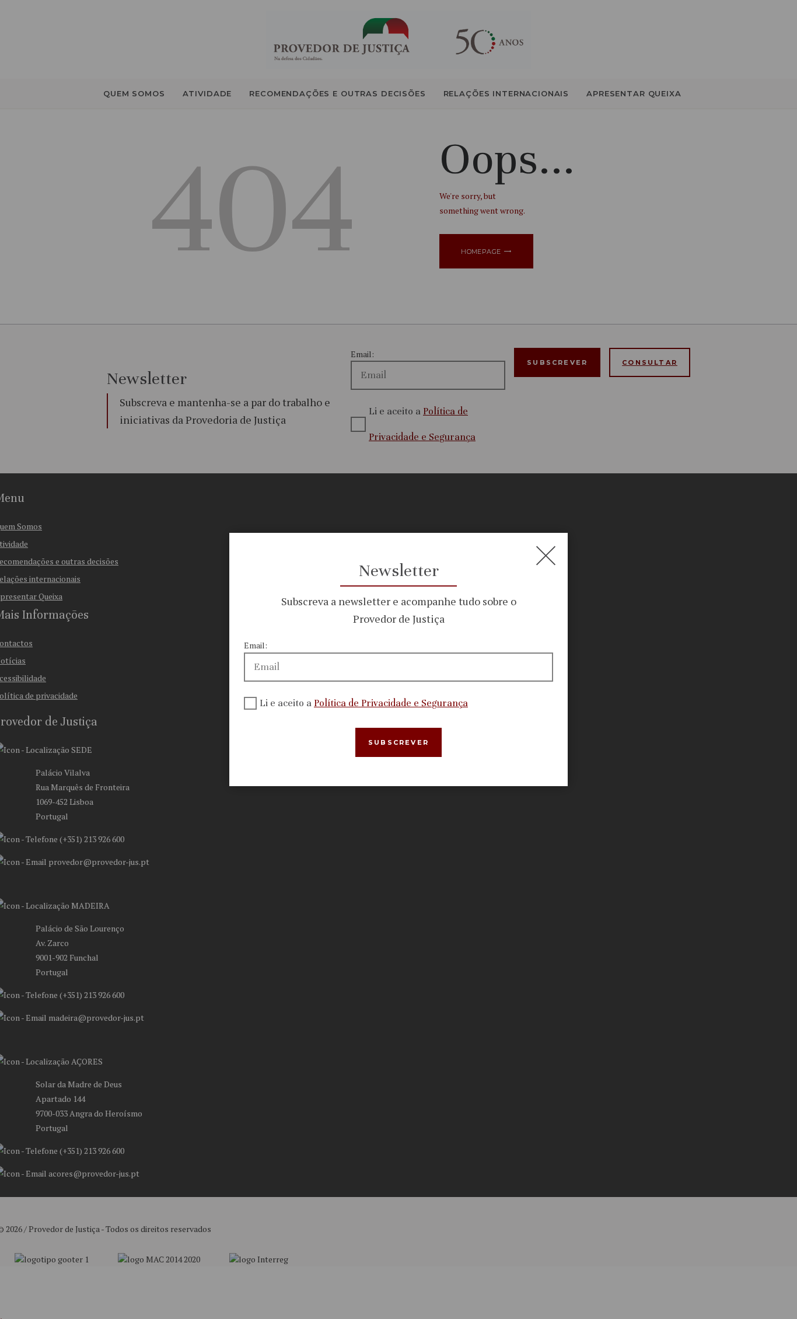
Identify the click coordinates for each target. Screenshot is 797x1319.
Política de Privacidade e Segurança (391, 703)
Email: (255, 645)
